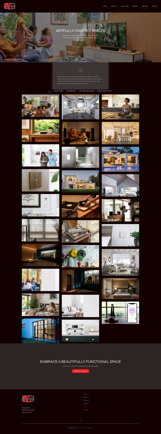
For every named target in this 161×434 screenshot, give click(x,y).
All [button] (50, 91)
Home (105, 6)
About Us (114, 6)
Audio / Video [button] (58, 91)
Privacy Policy (90, 427)
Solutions (124, 6)
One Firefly (76, 427)
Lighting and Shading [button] (86, 91)
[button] (40, 105)
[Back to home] (9, 6)
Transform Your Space (80, 371)
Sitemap (83, 427)
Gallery (145, 6)
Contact (155, 6)
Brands (135, 6)
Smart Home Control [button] (105, 91)
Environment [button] (71, 91)
